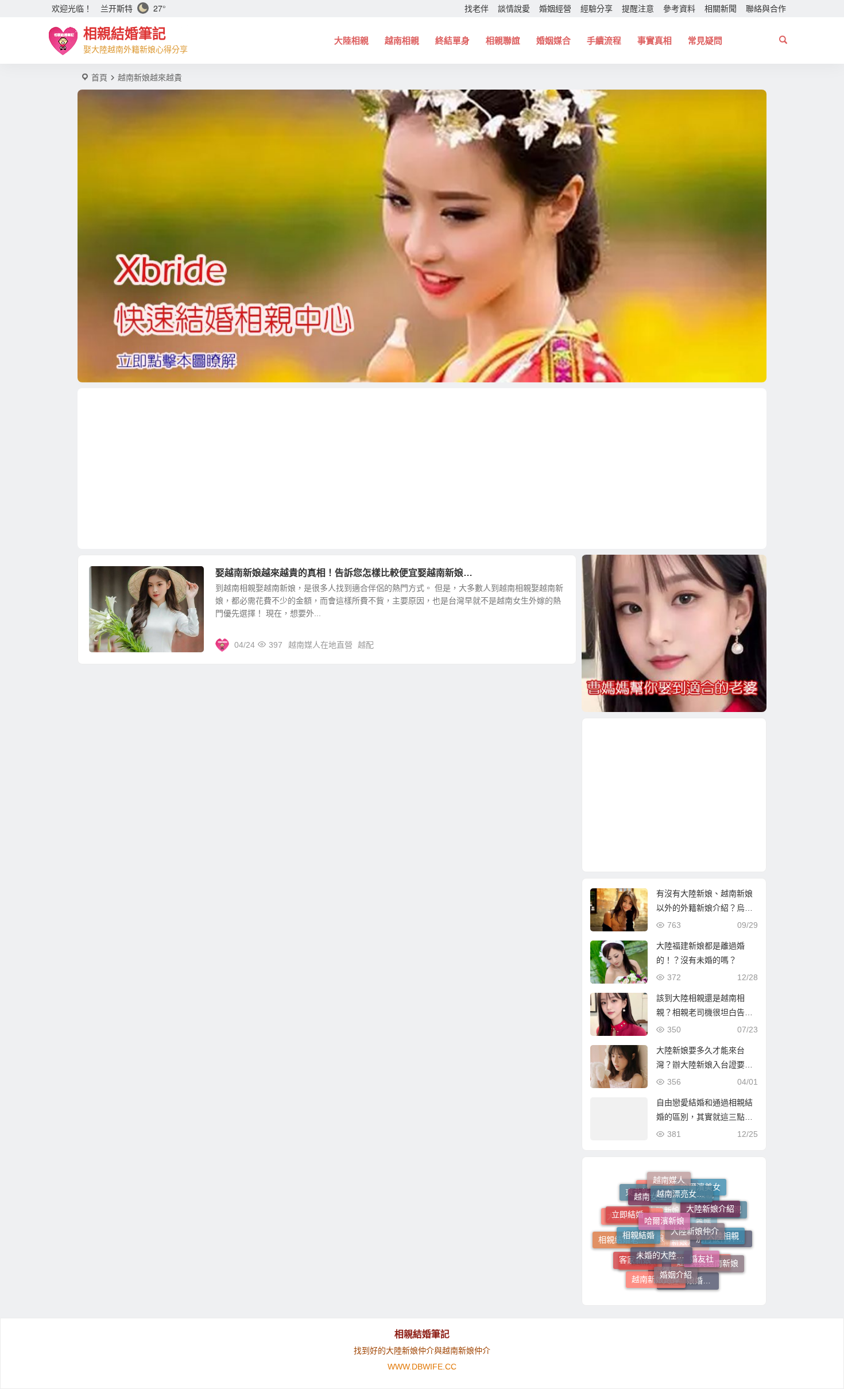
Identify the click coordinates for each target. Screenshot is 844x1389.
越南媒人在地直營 (320, 644)
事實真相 (654, 40)
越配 (366, 644)
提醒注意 (638, 8)
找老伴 (476, 8)
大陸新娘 (664, 1250)
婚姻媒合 (553, 40)
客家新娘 (635, 1238)
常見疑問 (705, 40)
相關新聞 (720, 8)
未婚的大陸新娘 (664, 1216)
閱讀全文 (554, 644)
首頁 (99, 77)
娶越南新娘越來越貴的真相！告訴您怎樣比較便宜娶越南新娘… (344, 573)
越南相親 (402, 40)
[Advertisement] (422, 468)
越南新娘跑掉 (656, 1263)
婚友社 (702, 1225)
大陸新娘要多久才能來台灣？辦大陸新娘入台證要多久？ (704, 1065)
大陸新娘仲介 (695, 1196)
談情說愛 (514, 8)
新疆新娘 (670, 1282)
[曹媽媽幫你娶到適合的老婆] (674, 633)
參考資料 (679, 8)
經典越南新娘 (714, 1251)
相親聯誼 (503, 40)
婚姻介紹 (676, 1240)
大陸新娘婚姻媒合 (691, 1267)
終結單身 (452, 40)
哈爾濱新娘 (664, 1188)
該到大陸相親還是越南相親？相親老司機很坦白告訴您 (704, 1012)
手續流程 (604, 40)
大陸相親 (351, 40)
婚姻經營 (555, 8)
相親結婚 (638, 1207)
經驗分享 (596, 8)
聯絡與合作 (766, 8)
